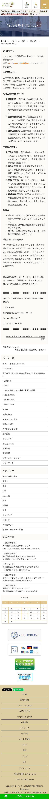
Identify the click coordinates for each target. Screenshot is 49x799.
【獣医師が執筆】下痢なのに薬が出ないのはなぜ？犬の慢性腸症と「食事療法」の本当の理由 (20, 588)
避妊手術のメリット (11, 347)
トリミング (7, 438)
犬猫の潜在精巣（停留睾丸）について (30, 350)
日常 (4, 491)
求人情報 (6, 453)
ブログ (13, 41)
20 (31, 615)
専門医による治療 (10, 429)
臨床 (23, 41)
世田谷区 (17, 336)
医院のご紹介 (8, 424)
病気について (8, 525)
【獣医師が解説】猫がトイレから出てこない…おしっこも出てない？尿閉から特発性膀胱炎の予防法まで (23, 578)
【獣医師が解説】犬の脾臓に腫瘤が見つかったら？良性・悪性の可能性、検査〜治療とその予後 (21, 546)
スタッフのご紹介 (10, 419)
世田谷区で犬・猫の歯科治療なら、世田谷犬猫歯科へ (24, 374)
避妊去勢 (33, 41)
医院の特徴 (7, 414)
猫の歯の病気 (9, 400)
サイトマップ (8, 463)
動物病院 (25, 336)
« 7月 (4, 597)
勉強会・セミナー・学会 (13, 529)
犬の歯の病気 (9, 395)
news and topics (10, 476)
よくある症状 (8, 443)
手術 (12, 336)
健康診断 (6, 448)
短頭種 (5, 505)
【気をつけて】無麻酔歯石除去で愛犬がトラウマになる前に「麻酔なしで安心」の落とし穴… (21, 567)
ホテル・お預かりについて (14, 363)
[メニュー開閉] (44, 4)
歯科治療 (6, 434)
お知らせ (7, 381)
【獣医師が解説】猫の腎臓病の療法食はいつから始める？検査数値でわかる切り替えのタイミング (19, 556)
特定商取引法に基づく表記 (25, 774)
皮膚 (4, 510)
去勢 (8, 336)
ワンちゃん (7, 368)
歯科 (4, 500)
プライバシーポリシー (12, 458)
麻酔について (9, 404)
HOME (3, 41)
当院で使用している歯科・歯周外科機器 (19, 390)
